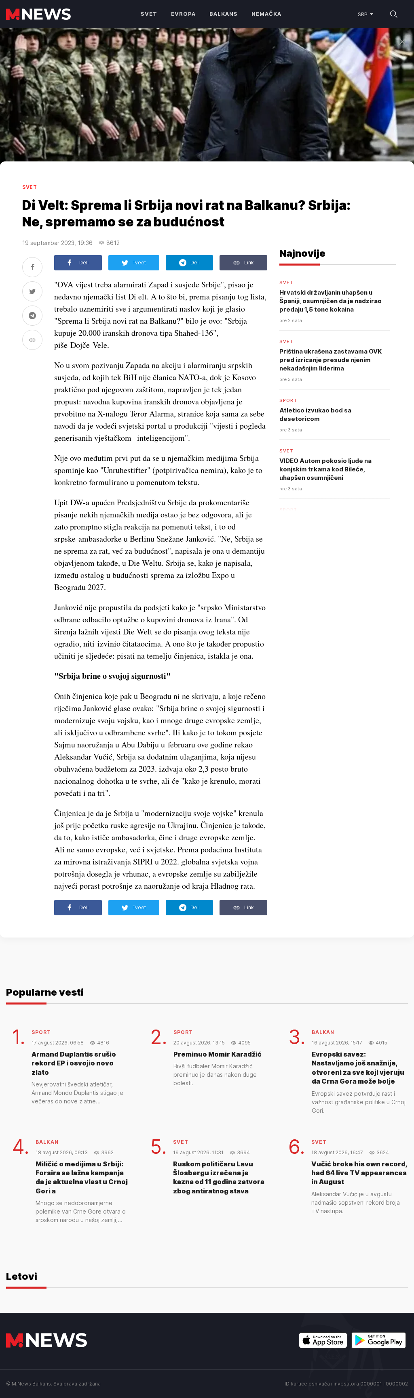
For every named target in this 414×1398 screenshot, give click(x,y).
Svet (149, 13)
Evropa (183, 13)
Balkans (223, 13)
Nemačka (266, 13)
